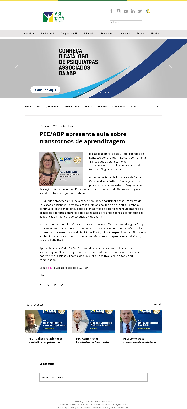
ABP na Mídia (71, 106)
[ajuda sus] (84, 92)
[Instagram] (118, 11)
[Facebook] (111, 11)
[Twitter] (140, 11)
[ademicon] (92, 92)
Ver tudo (158, 304)
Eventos (102, 106)
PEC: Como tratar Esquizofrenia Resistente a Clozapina (92, 340)
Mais (133, 106)
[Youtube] (125, 11)
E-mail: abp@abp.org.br (68, 407)
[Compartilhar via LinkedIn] (55, 284)
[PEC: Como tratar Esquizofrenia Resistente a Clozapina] (93, 321)
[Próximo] (170, 68)
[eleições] (108, 92)
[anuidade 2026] (97, 92)
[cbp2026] (105, 92)
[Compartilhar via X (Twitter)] (48, 284)
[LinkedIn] (132, 11)
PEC (39, 106)
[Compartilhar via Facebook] (40, 284)
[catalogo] (81, 92)
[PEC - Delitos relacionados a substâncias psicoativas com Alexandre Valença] (46, 321)
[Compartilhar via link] (62, 284)
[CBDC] (89, 92)
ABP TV (88, 106)
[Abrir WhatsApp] (179, 401)
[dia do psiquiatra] (78, 92)
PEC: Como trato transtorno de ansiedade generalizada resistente (139, 340)
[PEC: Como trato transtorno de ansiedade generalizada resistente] (141, 321)
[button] (48, 33)
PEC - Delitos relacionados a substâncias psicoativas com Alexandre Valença (45, 340)
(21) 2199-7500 (90, 407)
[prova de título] (87, 92)
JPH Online (52, 106)
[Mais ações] (146, 126)
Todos (28, 106)
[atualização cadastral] (100, 92)
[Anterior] (16, 68)
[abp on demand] (95, 92)
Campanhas (118, 106)
